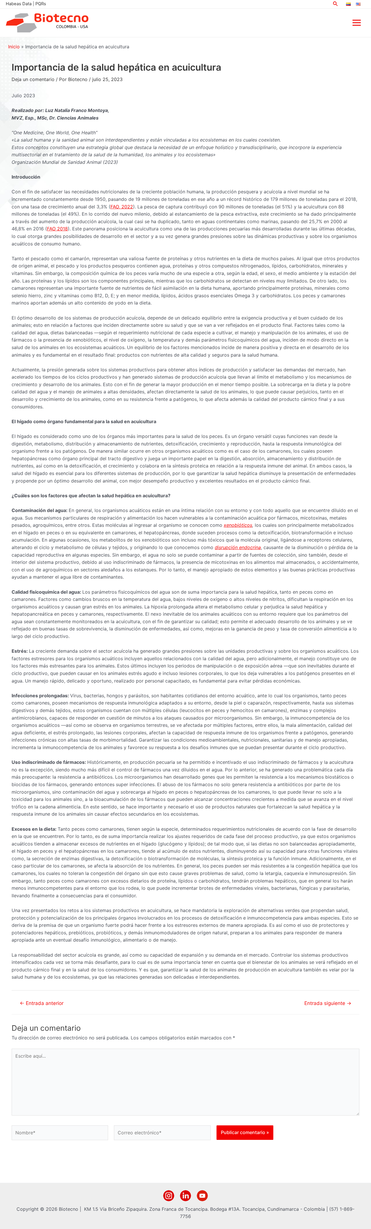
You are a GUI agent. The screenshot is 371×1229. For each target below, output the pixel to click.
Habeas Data (19, 3)
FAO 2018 (57, 229)
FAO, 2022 (121, 207)
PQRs (40, 3)
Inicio (14, 46)
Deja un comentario (33, 79)
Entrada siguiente (327, 1003)
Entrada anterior (41, 1003)
